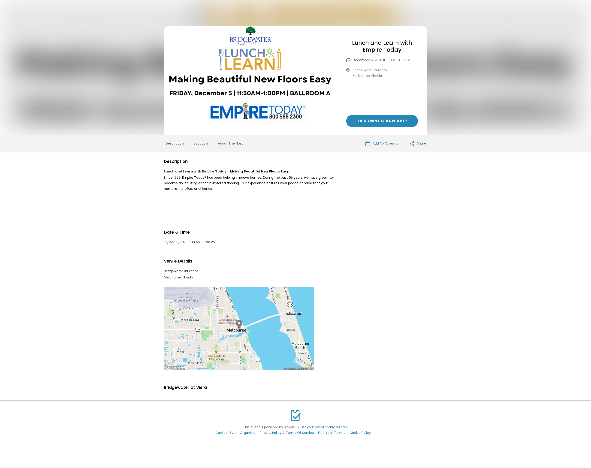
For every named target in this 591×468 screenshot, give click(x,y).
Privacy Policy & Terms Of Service (287, 432)
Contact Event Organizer (235, 432)
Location (201, 143)
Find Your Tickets (331, 432)
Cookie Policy (360, 432)
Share (421, 143)
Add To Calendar (386, 143)
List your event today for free (324, 427)
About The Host (230, 143)
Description (175, 143)
